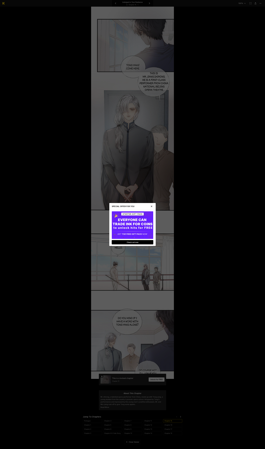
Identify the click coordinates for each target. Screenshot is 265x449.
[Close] (151, 206)
